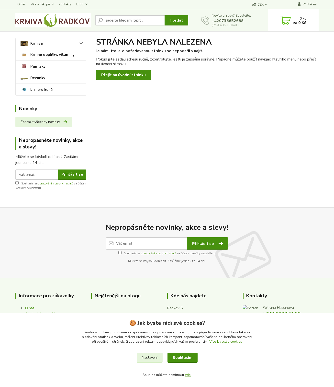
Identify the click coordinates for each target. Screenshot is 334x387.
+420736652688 (228, 21)
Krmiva (36, 43)
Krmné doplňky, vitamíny (52, 54)
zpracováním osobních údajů (55, 183)
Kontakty (65, 4)
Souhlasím (182, 357)
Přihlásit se (72, 174)
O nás (21, 4)
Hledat (176, 20)
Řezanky (37, 77)
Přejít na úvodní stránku (123, 75)
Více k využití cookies (225, 341)
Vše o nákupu (40, 4)
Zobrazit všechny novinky (40, 122)
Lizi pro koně (41, 89)
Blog (79, 4)
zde (188, 375)
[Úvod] (53, 20)
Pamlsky (37, 66)
